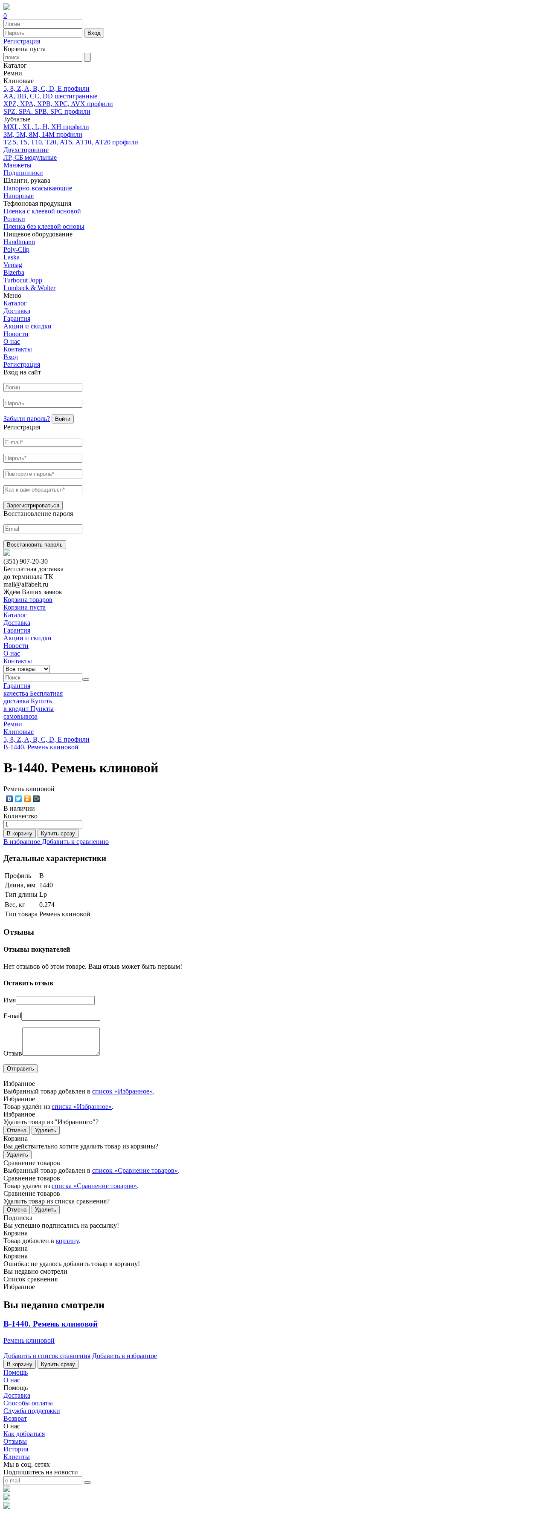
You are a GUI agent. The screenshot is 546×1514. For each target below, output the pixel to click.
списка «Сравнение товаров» (94, 1185)
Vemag (12, 264)
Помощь (15, 1372)
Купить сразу (58, 833)
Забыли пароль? (26, 418)
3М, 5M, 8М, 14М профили (42, 134)
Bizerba (13, 272)
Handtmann (19, 241)
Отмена (16, 1130)
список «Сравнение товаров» (135, 1170)
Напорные (18, 195)
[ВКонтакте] (9, 798)
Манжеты (17, 165)
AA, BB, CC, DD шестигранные (50, 96)
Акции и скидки (27, 326)
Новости (16, 333)
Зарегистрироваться (33, 505)
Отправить (20, 1068)
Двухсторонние (26, 149)
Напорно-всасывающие (37, 188)
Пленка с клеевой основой (42, 211)
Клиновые (18, 731)
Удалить (45, 1130)
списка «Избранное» (82, 1106)
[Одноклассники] (27, 798)
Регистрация (21, 41)
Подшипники (23, 172)
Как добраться (24, 1433)
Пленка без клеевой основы (43, 226)
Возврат (15, 1418)
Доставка (16, 310)
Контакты (17, 349)
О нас (11, 341)
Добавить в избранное (124, 1355)
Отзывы (15, 1441)
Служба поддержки (31, 1410)
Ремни (12, 724)
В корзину (19, 833)
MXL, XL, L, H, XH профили (46, 126)
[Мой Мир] (36, 798)
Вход (94, 33)
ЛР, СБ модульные (30, 157)
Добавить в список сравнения (46, 1355)
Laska (11, 257)
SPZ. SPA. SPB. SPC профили (46, 111)
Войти (62, 419)
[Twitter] (18, 798)
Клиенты (16, 1456)
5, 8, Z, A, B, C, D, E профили (46, 88)
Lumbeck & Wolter (29, 287)
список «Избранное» (122, 1091)
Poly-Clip (16, 249)
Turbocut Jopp (22, 280)
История (15, 1449)
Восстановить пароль (35, 544)
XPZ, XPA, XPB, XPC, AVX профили (58, 103)
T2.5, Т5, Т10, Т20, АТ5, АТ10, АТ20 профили (70, 142)
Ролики (14, 218)
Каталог (15, 303)
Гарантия (16, 318)
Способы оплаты (28, 1403)
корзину (67, 1240)
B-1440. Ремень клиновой (40, 747)
